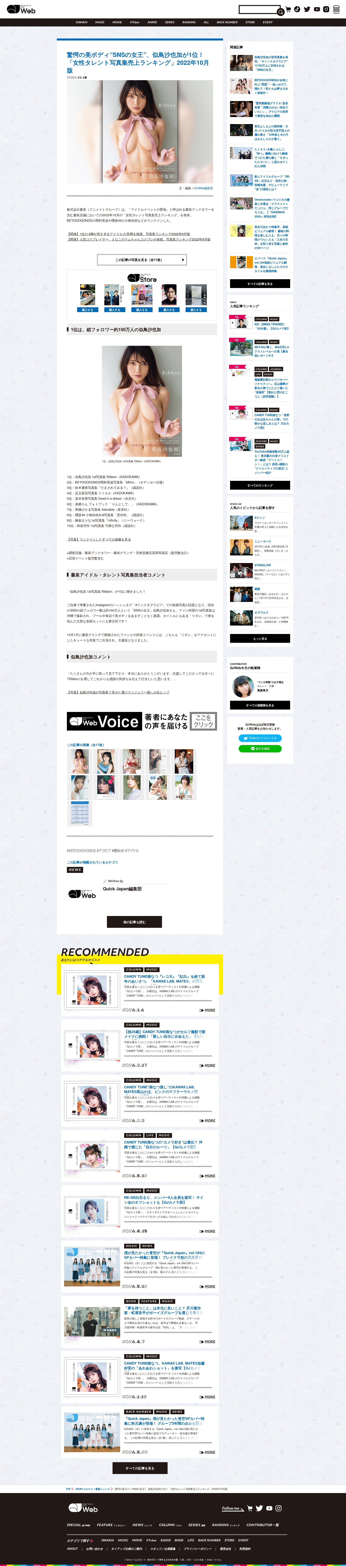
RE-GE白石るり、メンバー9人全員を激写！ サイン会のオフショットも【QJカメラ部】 (163, 1200)
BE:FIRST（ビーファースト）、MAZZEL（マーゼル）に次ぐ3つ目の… (271, 574)
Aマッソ (259, 518)
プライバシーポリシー (198, 1549)
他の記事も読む (134, 922)
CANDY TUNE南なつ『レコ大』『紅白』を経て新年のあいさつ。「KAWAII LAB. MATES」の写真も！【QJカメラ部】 (164, 979)
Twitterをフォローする (263, 738)
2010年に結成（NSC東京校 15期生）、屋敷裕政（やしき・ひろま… (271, 550)
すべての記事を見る (140, 1468)
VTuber (135, 22)
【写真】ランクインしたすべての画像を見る (99, 539)
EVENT (268, 22)
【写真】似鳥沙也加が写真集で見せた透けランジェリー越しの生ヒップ (118, 692)
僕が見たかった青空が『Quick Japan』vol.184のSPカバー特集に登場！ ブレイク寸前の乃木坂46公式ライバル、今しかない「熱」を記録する (164, 1256)
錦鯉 (257, 589)
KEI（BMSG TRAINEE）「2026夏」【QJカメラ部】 (272, 326)
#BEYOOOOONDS (81, 850)
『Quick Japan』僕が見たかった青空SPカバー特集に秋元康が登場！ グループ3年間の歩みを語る (164, 1421)
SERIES (169, 22)
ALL (206, 22)
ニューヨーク (262, 541)
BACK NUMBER (227, 22)
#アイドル (132, 850)
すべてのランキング (260, 485)
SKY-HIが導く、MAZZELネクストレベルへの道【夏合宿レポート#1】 (271, 351)
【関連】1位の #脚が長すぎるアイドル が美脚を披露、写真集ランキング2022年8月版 (128, 234)
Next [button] (283, 687)
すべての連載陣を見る (260, 705)
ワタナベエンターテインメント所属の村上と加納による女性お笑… (271, 527)
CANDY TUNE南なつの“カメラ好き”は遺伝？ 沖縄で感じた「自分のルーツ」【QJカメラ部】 (163, 1144)
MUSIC (100, 22)
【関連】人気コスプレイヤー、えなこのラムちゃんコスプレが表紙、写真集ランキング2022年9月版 (138, 239)
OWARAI (81, 22)
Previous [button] (234, 687)
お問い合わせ (94, 1549)
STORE (250, 22)
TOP (68, 1489)
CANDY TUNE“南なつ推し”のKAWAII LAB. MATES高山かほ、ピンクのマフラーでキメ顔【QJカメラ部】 (161, 1090)
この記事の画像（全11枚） (86, 744)
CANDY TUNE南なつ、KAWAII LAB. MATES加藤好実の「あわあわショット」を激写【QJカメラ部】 (164, 1366)
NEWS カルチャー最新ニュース (93, 1489)
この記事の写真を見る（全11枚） (139, 259)
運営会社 (225, 1549)
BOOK (179, 1540)
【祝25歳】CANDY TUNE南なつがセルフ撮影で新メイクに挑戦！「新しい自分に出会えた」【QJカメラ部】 (164, 1034)
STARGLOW (262, 565)
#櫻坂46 (118, 850)
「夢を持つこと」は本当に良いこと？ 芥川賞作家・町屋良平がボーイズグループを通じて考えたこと (163, 1311)
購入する (87, 310)
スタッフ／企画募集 (162, 1549)
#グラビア (104, 850)
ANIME (152, 22)
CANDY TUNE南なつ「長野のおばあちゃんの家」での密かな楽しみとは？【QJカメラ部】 (271, 421)
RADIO (166, 1540)
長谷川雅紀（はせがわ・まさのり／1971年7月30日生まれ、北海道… (271, 598)
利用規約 (244, 1549)
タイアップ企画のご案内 (126, 1549)
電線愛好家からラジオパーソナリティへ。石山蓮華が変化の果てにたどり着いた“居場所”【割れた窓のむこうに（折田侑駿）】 (271, 387)
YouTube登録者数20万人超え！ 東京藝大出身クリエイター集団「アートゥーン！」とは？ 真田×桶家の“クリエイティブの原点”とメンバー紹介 (271, 461)
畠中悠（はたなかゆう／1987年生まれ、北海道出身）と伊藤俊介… (271, 621)
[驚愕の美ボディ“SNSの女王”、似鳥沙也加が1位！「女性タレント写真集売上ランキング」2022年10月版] (79, 761)
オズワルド (261, 612)
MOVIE (117, 22)
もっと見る (260, 638)
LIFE (191, 1540)
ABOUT (72, 1549)
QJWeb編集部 (203, 188)
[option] (260, 687)
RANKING (189, 22)
